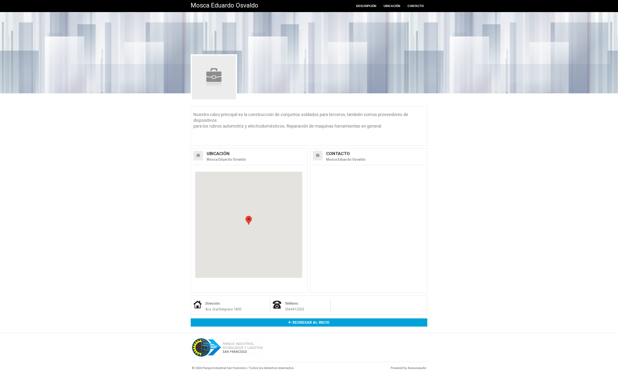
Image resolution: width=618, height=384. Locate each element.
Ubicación (392, 6)
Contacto (415, 6)
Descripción (366, 6)
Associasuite (417, 368)
